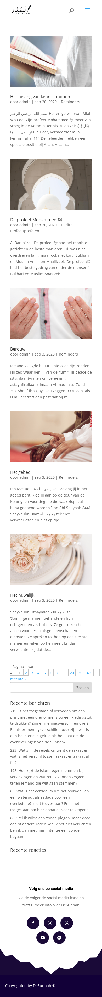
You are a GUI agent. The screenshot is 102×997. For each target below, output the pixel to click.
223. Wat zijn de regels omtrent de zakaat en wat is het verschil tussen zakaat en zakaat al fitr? (49, 756)
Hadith (67, 224)
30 (80, 672)
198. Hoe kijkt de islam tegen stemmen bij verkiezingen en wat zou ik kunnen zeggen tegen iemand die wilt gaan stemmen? (47, 777)
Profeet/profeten (24, 230)
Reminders (70, 101)
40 (89, 672)
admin (25, 101)
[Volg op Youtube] (42, 937)
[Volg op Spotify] (59, 937)
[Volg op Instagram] (50, 923)
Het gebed (20, 472)
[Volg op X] (66, 923)
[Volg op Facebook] (33, 923)
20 (72, 672)
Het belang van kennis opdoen (40, 96)
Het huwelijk (22, 595)
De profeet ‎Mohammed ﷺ (36, 220)
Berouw (17, 349)
